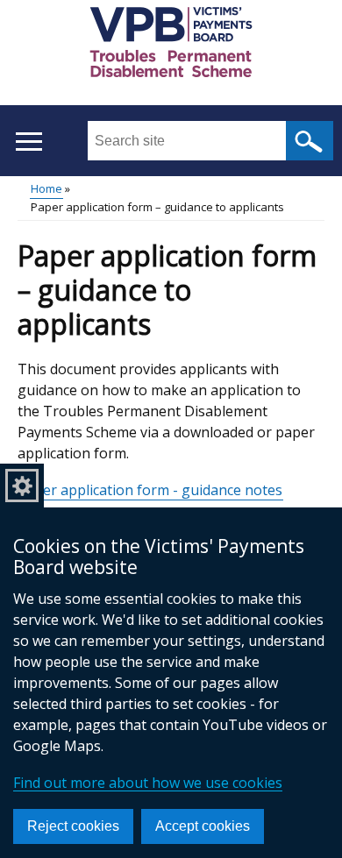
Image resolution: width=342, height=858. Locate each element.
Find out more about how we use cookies (147, 782)
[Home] (171, 44)
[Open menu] (28, 141)
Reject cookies (73, 826)
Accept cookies (202, 826)
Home (46, 188)
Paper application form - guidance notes (150, 490)
